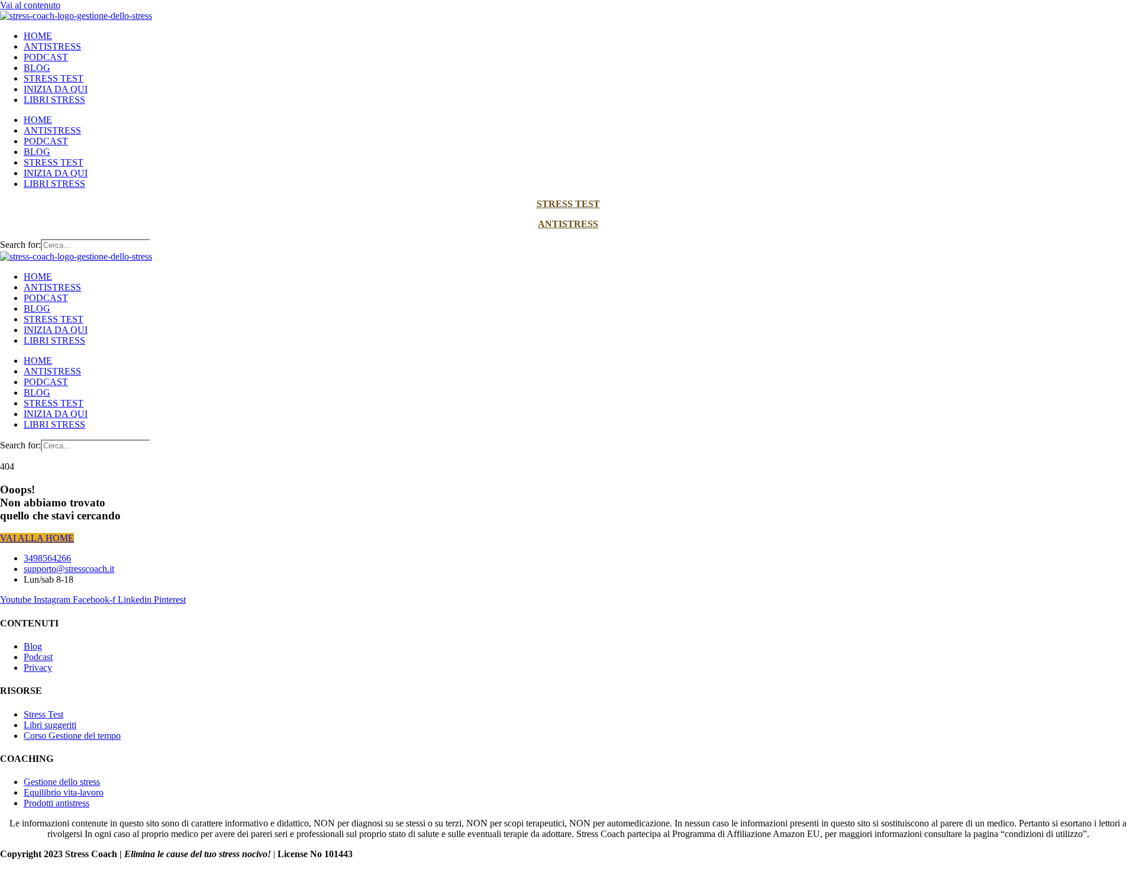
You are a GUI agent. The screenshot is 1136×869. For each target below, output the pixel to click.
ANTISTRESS (52, 46)
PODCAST (46, 57)
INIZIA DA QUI (56, 89)
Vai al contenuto (30, 5)
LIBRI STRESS (54, 100)
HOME (38, 36)
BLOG (37, 68)
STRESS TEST (53, 78)
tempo (109, 736)
